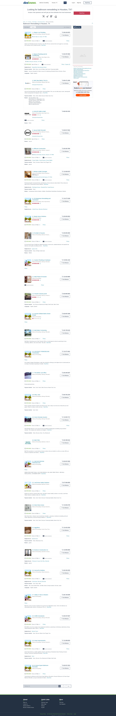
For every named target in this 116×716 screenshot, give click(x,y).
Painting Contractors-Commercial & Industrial (51, 642)
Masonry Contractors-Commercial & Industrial (51, 295)
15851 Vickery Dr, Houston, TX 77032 (34, 61)
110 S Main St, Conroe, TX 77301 (40, 36)
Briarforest (45, 209)
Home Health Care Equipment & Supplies (50, 113)
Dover (33, 656)
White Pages (43, 704)
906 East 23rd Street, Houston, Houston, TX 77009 (43, 154)
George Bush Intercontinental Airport (39, 67)
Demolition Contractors (46, 551)
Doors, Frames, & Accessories (80, 77)
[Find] (65, 2)
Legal (75, 713)
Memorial (40, 581)
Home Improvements (41, 21)
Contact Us (25, 704)
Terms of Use (69, 713)
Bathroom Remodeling (36, 34)
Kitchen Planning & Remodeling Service (50, 173)
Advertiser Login (44, 702)
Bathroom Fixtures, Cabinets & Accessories (50, 131)
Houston (29, 21)
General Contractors (50, 150)
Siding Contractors (45, 572)
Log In (73, 2)
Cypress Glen (34, 248)
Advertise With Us (26, 705)
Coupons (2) (67, 64)
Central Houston (42, 160)
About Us (25, 702)
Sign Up (79, 2)
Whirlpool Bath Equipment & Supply (49, 82)
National (43, 705)
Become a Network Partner (28, 707)
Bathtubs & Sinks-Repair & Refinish (49, 441)
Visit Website (66, 35)
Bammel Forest (35, 631)
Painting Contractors (78, 74)
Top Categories (62, 704)
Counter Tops (44, 529)
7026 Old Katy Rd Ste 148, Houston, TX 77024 (42, 177)
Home (24, 21)
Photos (67, 40)
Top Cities (61, 702)
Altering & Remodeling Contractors (49, 34)
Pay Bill (42, 707)
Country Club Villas (41, 561)
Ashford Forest (35, 209)
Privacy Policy (43, 713)
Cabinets (43, 150)
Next (68, 686)
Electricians (76, 78)
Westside (41, 209)
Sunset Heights (49, 160)
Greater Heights (35, 160)
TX (26, 21)
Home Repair (34, 21)
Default (67, 27)
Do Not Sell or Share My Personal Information (56, 713)
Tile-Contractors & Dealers (80, 73)
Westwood (34, 561)
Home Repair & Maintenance (47, 57)
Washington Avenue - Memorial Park (39, 187)
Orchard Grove (35, 538)
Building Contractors (78, 75)
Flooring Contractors (46, 506)
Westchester (34, 581)
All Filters (27, 27)
